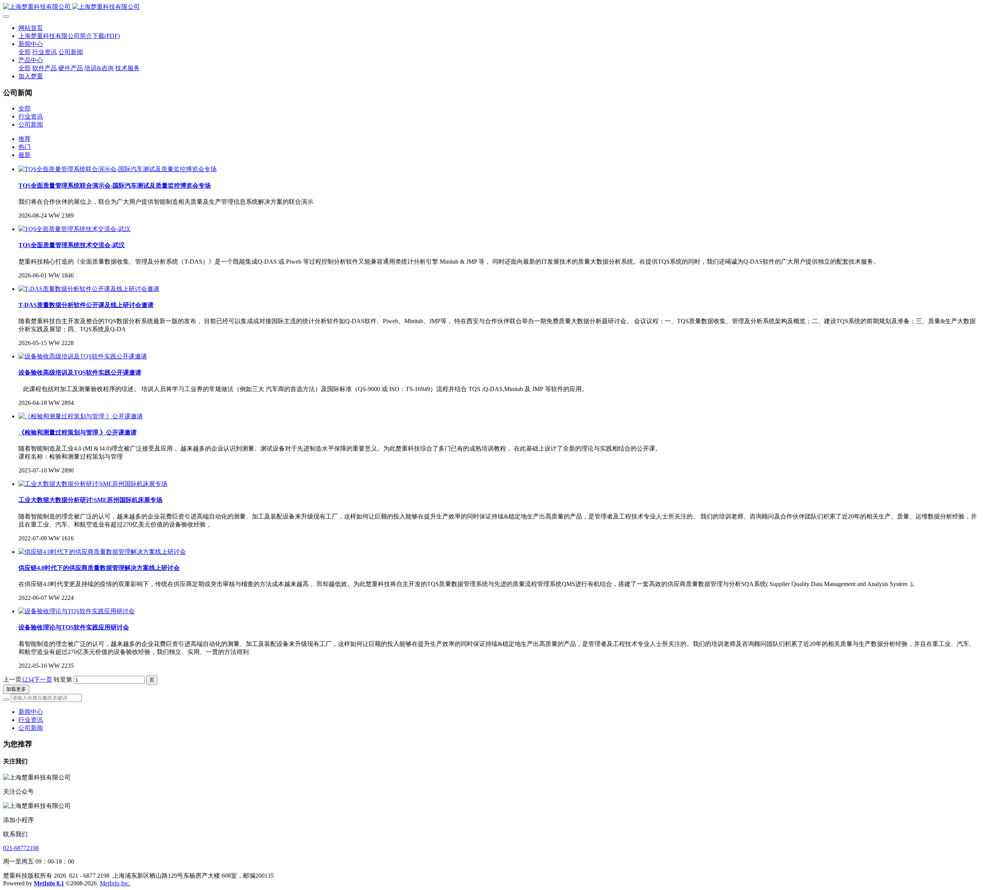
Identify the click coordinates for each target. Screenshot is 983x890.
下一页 (43, 679)
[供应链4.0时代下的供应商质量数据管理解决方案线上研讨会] (102, 551)
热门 (24, 147)
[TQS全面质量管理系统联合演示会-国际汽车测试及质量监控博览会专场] (117, 169)
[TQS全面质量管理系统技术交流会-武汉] (74, 229)
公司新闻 (30, 124)
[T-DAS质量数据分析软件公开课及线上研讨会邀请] (88, 289)
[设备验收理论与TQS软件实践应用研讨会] (76, 611)
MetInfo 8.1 (49, 883)
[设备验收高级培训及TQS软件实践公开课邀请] (82, 356)
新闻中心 (30, 711)
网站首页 (30, 28)
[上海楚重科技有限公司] (491, 7)
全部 (24, 52)
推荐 (24, 138)
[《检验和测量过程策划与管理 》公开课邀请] (80, 416)
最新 (24, 155)
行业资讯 (30, 116)
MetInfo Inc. (115, 883)
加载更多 (16, 689)
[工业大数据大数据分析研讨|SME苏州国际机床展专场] (92, 484)
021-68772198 (21, 848)
